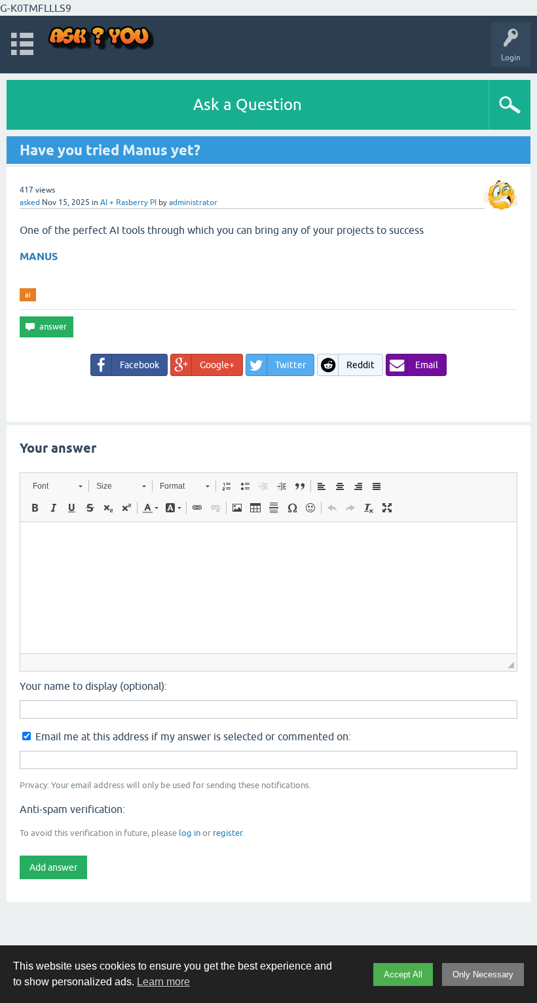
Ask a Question (247, 104)
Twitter (290, 365)
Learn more (163, 981)
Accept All (403, 974)
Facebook (139, 365)
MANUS (39, 256)
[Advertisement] (268, 940)
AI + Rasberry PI (128, 202)
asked (30, 202)
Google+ (217, 365)
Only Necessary (483, 974)
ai (28, 295)
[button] (57, 486)
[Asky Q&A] (101, 38)
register (227, 833)
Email (426, 365)
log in (189, 833)
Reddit (360, 365)
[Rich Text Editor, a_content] (268, 587)
